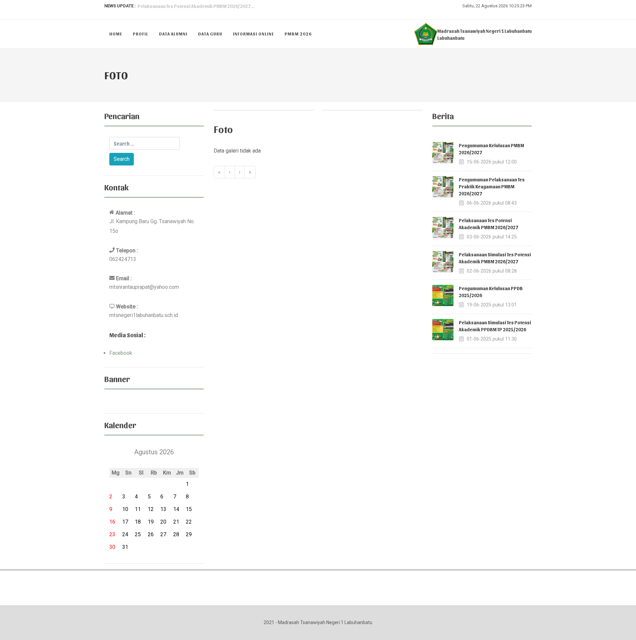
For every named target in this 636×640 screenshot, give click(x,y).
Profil (140, 33)
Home (115, 33)
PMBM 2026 (298, 33)
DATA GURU (210, 33)
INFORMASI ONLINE (253, 33)
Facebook (120, 353)
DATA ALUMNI (173, 33)
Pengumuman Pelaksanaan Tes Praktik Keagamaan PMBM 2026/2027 (492, 186)
